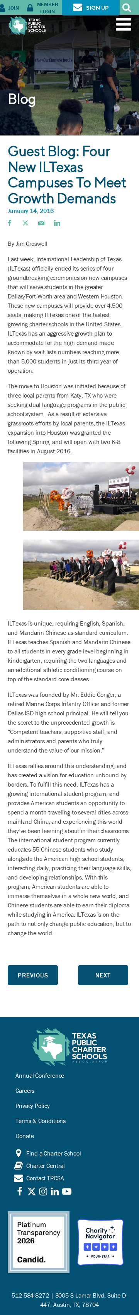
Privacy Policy (32, 1105)
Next (103, 975)
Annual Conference (39, 1075)
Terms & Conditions (40, 1121)
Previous (33, 975)
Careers (24, 1090)
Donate (24, 1136)
